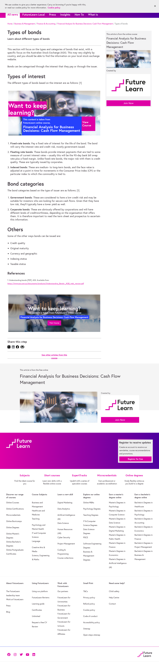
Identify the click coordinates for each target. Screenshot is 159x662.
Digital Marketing (65, 502)
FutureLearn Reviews (40, 597)
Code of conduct (90, 616)
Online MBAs (88, 502)
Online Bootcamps (14, 521)
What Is (93, 14)
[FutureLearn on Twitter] (21, 654)
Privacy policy (89, 597)
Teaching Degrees (90, 515)
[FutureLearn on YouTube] (27, 654)
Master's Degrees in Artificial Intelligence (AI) (117, 563)
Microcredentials (13, 515)
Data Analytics (64, 509)
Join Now (128, 103)
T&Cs (85, 591)
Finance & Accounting (46, 23)
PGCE (85, 537)
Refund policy (89, 603)
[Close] (155, 6)
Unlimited (36, 616)
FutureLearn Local (33, 14)
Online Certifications (15, 509)
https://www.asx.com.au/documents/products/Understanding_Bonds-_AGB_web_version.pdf (45, 283)
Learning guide (38, 603)
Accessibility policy (91, 622)
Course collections (65, 558)
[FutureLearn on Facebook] (9, 654)
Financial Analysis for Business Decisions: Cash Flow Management (85, 23)
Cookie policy (89, 610)
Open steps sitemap (91, 635)
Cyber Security (64, 537)
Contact (112, 603)
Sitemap (86, 628)
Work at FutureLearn (14, 599)
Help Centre (114, 597)
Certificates (37, 610)
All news (12, 14)
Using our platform (40, 591)
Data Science (63, 523)
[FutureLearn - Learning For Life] (144, 654)
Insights (65, 14)
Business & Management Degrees (88, 555)
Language (36, 541)
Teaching (36, 518)
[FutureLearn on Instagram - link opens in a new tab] (15, 654)
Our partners (63, 591)
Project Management (66, 543)
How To (79, 14)
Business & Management (24, 23)
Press (52, 14)
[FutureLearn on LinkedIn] (34, 654)
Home (9, 23)
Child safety (114, 591)
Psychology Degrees (91, 509)
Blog (8, 612)
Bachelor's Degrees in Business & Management (144, 555)
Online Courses (12, 502)
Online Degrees (12, 527)
